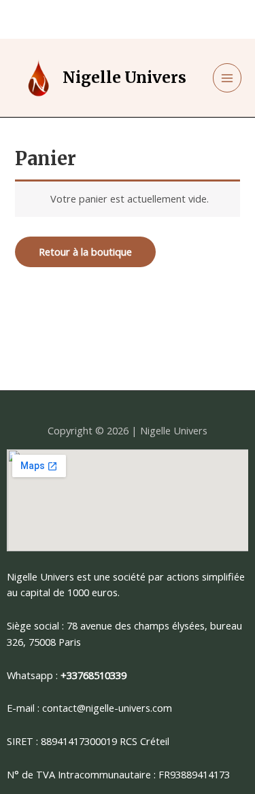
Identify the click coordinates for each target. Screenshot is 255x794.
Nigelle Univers (124, 77)
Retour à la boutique (85, 251)
